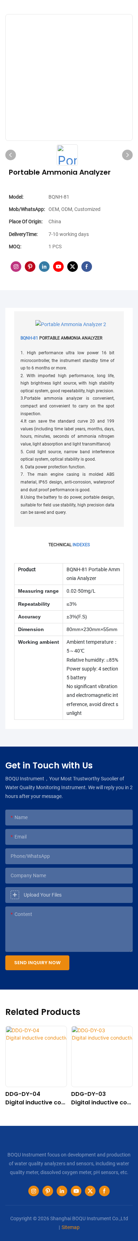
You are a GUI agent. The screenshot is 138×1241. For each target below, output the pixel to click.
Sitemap (71, 1227)
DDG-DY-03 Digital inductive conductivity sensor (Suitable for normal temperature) (101, 1098)
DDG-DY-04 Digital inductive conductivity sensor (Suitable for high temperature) (35, 1098)
